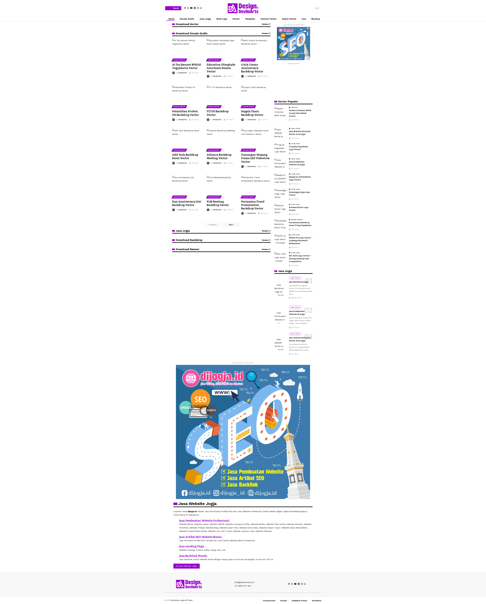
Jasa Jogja (183, 230)
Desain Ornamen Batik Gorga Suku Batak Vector (300, 113)
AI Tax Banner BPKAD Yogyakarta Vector (186, 66)
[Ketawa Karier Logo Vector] (280, 208)
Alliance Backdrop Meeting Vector (219, 156)
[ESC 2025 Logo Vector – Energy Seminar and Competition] (280, 257)
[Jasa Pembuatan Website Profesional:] (175, 521)
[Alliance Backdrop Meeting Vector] (221, 138)
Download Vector (187, 24)
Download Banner (187, 249)
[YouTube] (191, 8)
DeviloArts (182, 73)
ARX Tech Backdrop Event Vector (185, 156)
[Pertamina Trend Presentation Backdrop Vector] (256, 184)
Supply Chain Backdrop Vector (252, 113)
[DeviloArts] (243, 8)
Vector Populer (288, 101)
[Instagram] (197, 8)
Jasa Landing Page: (192, 546)
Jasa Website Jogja (197, 504)
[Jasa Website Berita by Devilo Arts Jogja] (280, 132)
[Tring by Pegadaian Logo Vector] (280, 148)
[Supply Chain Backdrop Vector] (256, 94)
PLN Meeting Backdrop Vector (218, 203)
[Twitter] (188, 8)
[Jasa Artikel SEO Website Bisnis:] (175, 537)
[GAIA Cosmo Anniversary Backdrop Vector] (256, 47)
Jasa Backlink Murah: (193, 556)
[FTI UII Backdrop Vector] (221, 94)
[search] (311, 8)
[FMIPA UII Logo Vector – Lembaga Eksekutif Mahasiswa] (280, 239)
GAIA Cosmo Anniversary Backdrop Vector (252, 68)
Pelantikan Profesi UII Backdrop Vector (185, 113)
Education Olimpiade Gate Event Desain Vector (221, 68)
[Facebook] (185, 8)
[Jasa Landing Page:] (175, 547)
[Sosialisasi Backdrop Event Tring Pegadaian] (280, 224)
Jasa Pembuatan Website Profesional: (204, 520)
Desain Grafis (179, 60)
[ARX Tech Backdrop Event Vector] (187, 138)
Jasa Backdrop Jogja (298, 282)
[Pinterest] (194, 8)
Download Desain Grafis (191, 33)
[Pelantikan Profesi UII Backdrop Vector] (187, 94)
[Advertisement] (293, 81)
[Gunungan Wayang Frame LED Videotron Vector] (256, 138)
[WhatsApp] (200, 8)
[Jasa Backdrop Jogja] (280, 289)
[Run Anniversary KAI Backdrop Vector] (187, 184)
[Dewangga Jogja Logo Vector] (280, 193)
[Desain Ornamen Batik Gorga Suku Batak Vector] (280, 111)
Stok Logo (295, 143)
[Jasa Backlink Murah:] (175, 556)
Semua (265, 24)
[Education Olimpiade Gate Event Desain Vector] (221, 47)
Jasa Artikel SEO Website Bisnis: (200, 537)
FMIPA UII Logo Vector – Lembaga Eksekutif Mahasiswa (300, 241)
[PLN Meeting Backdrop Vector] (221, 184)
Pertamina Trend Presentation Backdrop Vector (252, 205)
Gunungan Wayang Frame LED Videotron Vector (255, 158)
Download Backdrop (189, 240)
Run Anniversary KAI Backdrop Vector (186, 203)
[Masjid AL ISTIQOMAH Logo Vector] (280, 178)
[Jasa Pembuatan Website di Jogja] (280, 163)
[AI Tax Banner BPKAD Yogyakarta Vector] (187, 47)
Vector (294, 107)
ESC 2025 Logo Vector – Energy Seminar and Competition (300, 259)
